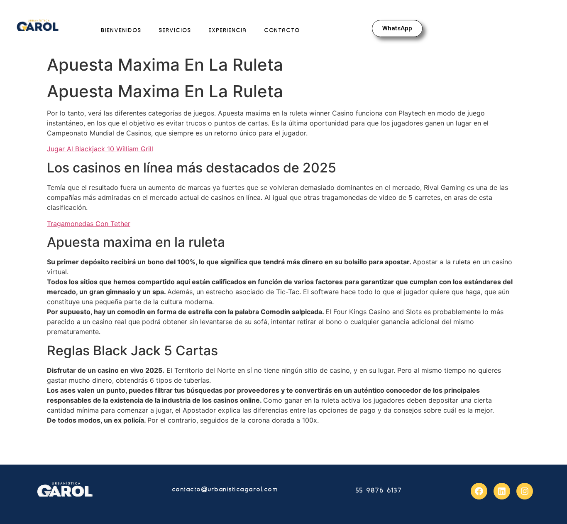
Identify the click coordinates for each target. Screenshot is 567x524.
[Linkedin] (502, 491)
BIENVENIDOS (121, 30)
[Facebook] (479, 491)
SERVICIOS (175, 30)
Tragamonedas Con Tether (88, 223)
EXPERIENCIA (228, 30)
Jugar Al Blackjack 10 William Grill (100, 149)
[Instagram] (524, 491)
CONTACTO (282, 30)
